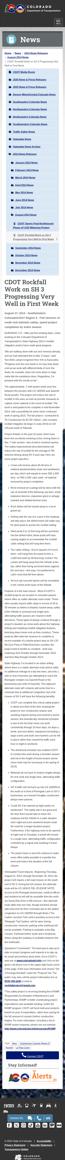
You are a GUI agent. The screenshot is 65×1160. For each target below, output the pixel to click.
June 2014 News (24, 200)
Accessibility (44, 1141)
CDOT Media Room (23, 72)
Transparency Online (16, 1149)
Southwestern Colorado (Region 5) (35, 1043)
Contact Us (16, 1117)
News (18, 53)
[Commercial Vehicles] (5, 1112)
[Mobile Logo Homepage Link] (32, 8)
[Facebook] (9, 1125)
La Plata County (23, 1048)
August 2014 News (18, 57)
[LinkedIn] (45, 1125)
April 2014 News (24, 185)
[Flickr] (59, 1125)
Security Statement (41, 1145)
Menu (59, 22)
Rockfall (9, 1048)
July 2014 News (24, 207)
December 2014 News (27, 270)
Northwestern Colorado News (29, 109)
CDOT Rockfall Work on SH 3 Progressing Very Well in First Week (33, 237)
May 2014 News (24, 192)
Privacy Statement (15, 1145)
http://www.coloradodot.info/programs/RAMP (30, 1029)
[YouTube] (37, 1125)
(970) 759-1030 (13, 981)
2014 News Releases (36, 53)
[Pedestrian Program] (56, 1106)
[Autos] (48, 1106)
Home (8, 53)
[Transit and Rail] (27, 1106)
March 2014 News (25, 177)
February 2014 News (27, 170)
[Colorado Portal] (28, 1156)
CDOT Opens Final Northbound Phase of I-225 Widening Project (33, 225)
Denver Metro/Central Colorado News (34, 94)
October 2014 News (26, 255)
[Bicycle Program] (19, 1106)
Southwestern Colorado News (29, 124)
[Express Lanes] (9, 1106)
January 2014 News (26, 162)
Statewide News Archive (26, 146)
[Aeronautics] (34, 1106)
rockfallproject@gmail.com (20, 985)
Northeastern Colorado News (29, 117)
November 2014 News (27, 263)
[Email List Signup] (52, 1125)
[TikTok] (30, 1125)
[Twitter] (16, 1125)
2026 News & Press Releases (29, 79)
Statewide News (21, 139)
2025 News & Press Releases (29, 87)
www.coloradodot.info (29, 960)
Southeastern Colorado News (29, 102)
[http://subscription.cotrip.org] (32, 1076)
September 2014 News (28, 248)
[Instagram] (23, 1125)
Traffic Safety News (23, 132)
